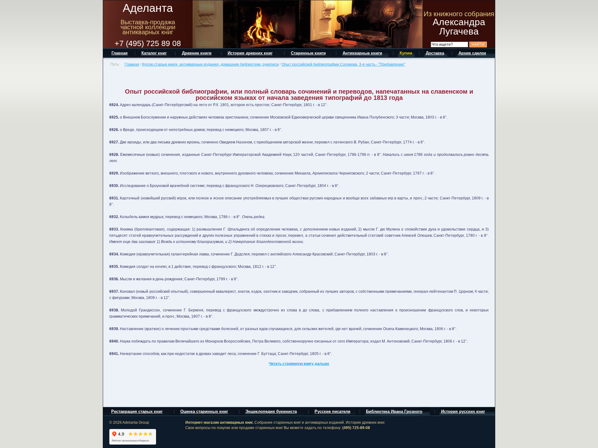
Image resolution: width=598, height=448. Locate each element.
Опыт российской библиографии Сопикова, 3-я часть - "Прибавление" (343, 64)
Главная (132, 64)
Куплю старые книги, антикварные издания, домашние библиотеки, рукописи (210, 64)
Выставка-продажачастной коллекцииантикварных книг (148, 27)
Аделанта (148, 8)
